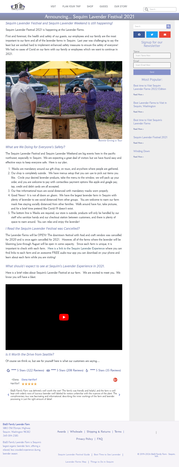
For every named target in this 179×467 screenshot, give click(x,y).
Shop (90, 6)
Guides (104, 6)
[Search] (168, 26)
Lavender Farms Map (75, 462)
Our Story (120, 6)
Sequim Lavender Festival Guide (74, 454)
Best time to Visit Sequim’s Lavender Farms (147, 121)
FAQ (100, 439)
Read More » (138, 94)
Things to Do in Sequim (102, 462)
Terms (118, 432)
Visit (53, 6)
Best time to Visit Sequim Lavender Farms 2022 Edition (149, 87)
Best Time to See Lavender (107, 454)
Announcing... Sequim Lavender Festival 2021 (89, 17)
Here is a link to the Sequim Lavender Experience (76, 248)
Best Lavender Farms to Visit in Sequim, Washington (150, 104)
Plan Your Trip (71, 6)
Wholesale (76, 432)
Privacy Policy (84, 439)
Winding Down (141, 151)
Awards (61, 432)
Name (136, 51)
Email (136, 61)
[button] (8, 394)
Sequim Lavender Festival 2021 (150, 137)
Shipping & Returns (98, 432)
